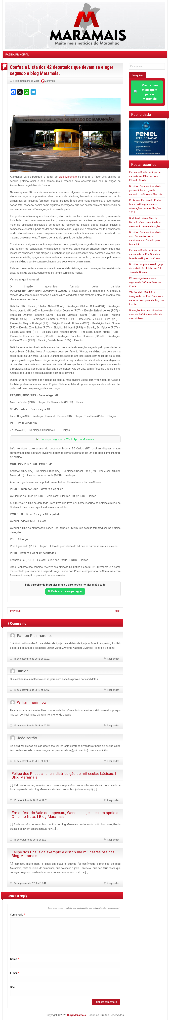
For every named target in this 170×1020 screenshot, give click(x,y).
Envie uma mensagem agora (67, 591)
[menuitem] (17, 54)
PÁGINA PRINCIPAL (17, 54)
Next (117, 610)
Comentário (17, 914)
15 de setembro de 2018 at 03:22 (31, 658)
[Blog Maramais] (85, 25)
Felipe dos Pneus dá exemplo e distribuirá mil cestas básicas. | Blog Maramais (64, 854)
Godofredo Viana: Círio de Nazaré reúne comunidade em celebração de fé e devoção (145, 222)
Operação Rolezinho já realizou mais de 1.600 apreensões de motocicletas (146, 314)
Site (12, 987)
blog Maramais (68, 176)
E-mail (14, 973)
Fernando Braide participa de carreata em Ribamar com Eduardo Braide (145, 176)
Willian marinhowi (32, 702)
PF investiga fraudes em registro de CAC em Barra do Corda (145, 282)
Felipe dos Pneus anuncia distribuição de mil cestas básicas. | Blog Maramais (64, 775)
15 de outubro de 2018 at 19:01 (30, 800)
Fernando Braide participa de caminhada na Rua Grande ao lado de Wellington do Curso (145, 254)
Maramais (49, 80)
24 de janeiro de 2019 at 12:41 (29, 883)
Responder (113, 658)
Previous (15, 610)
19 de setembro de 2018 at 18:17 (31, 761)
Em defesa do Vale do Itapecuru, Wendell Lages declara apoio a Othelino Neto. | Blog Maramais (65, 815)
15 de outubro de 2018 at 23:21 (30, 839)
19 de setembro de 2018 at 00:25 (31, 725)
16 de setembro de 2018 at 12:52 (31, 689)
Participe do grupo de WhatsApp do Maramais (67, 439)
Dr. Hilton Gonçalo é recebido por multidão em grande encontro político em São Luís (145, 190)
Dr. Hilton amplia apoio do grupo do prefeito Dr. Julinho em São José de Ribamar (146, 268)
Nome (14, 959)
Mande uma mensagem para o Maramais (150, 91)
